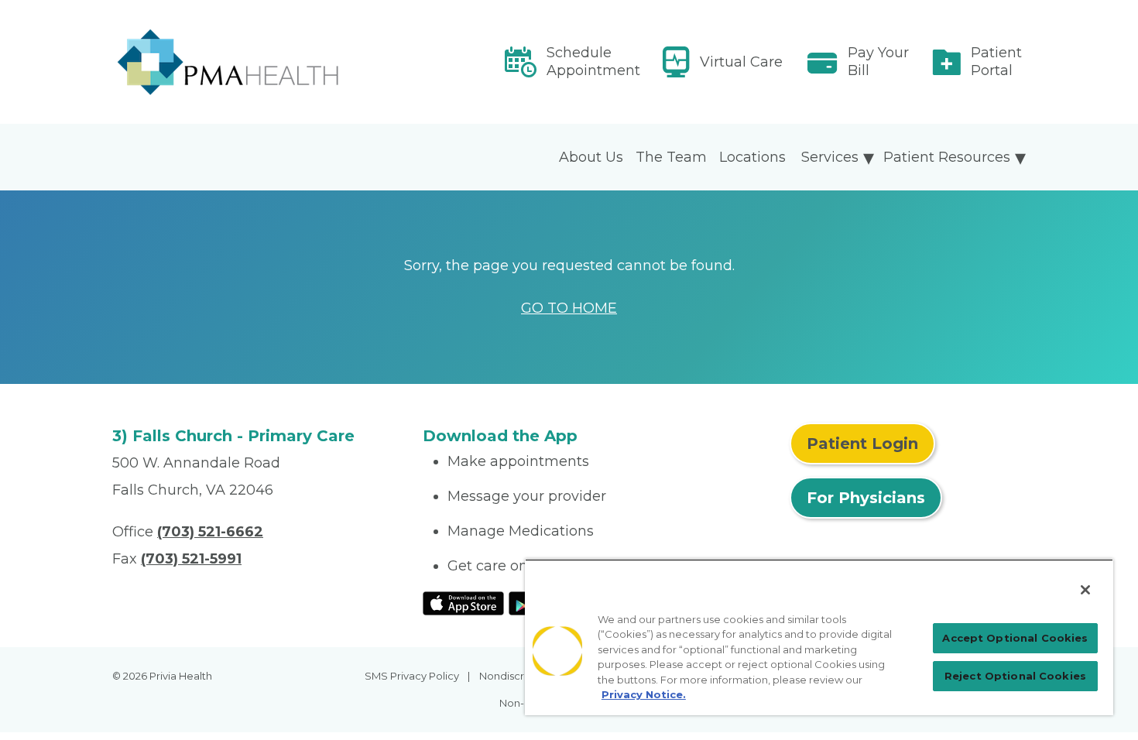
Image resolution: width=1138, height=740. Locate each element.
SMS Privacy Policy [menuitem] (412, 676)
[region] (819, 637)
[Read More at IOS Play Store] (463, 602)
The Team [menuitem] (671, 157)
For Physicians (866, 497)
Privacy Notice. (644, 694)
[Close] (1085, 590)
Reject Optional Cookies (1015, 676)
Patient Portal (996, 61)
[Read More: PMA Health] (258, 62)
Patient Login (862, 443)
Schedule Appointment (593, 61)
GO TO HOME (569, 308)
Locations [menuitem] (752, 157)
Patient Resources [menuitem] (946, 157)
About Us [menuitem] (591, 157)
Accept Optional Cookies (1015, 638)
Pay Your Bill (878, 61)
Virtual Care (741, 61)
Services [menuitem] (830, 157)
